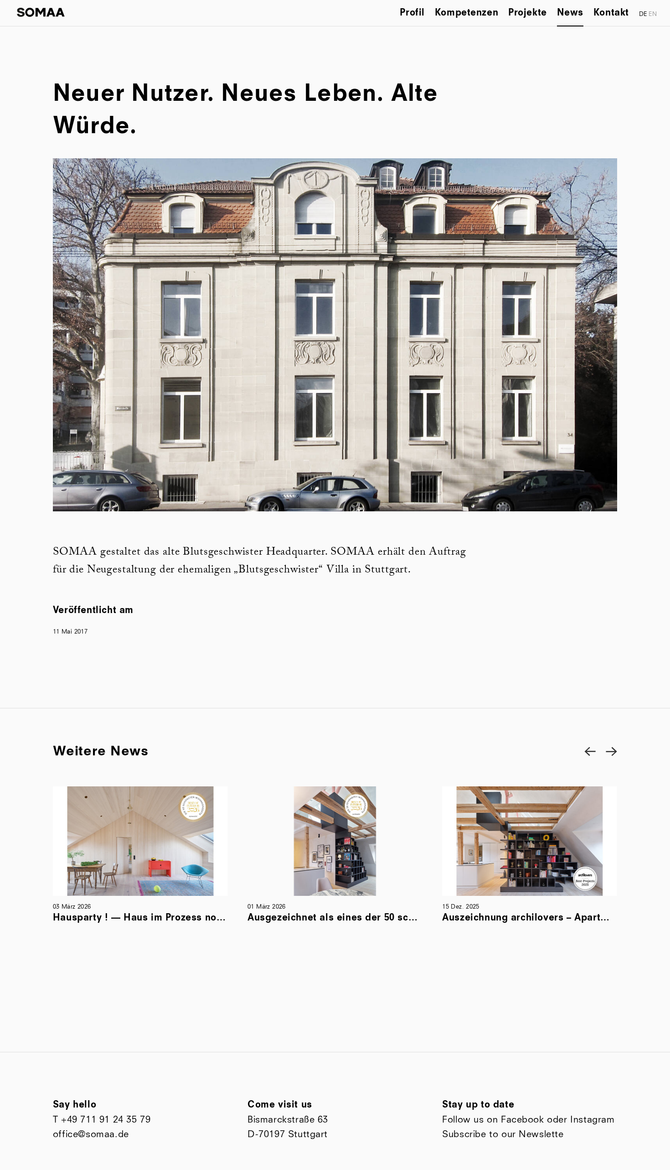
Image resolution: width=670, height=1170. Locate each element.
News (570, 13)
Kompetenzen (467, 13)
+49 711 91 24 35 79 (105, 1120)
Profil (412, 13)
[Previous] (590, 751)
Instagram (592, 1120)
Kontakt (611, 13)
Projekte (527, 13)
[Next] (611, 751)
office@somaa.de (91, 1134)
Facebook (522, 1120)
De (643, 14)
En (653, 14)
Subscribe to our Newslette (502, 1134)
